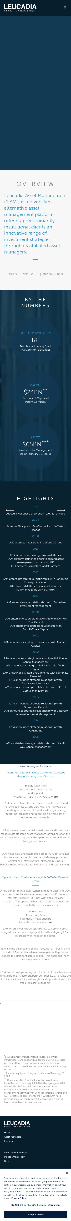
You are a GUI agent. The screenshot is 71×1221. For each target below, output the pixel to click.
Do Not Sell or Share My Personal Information (35, 1205)
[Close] (67, 1173)
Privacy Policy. (18, 1198)
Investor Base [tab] (53, 274)
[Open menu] (65, 8)
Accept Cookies (35, 1214)
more (54, 796)
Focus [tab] (12, 274)
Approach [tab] (30, 274)
